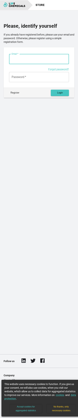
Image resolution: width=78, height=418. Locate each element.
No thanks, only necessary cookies (61, 408)
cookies (60, 395)
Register (15, 92)
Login (60, 92)
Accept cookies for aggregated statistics (26, 408)
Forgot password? (58, 69)
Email (15, 54)
